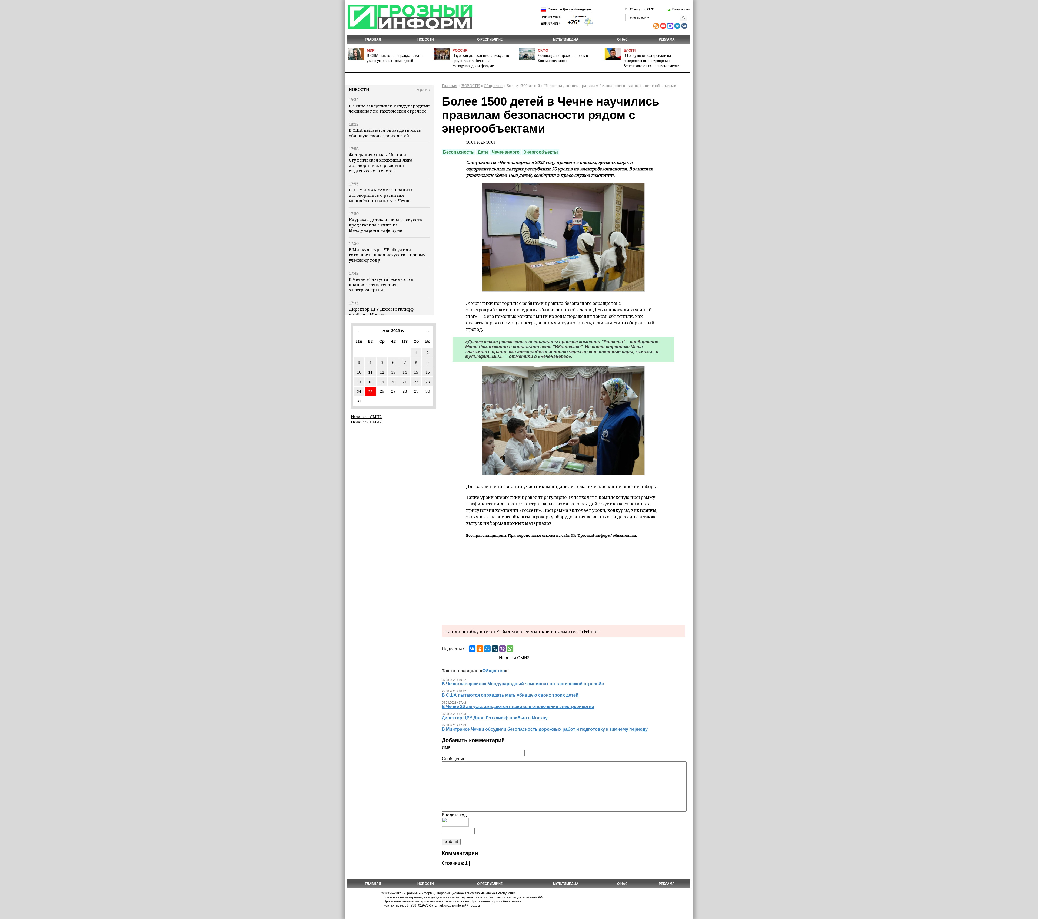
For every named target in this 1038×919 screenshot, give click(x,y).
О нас (622, 39)
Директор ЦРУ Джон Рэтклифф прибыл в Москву (381, 311)
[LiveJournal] (495, 648)
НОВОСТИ (425, 39)
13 (393, 372)
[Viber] (502, 648)
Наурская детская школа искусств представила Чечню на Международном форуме (481, 61)
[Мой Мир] (487, 648)
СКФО (543, 50)
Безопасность (458, 152)
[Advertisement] (563, 581)
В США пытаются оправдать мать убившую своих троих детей (385, 132)
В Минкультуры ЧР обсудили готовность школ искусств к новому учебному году (387, 255)
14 (404, 372)
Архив (423, 89)
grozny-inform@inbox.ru (462, 905)
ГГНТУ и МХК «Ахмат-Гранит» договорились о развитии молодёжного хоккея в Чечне (380, 195)
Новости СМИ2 (366, 416)
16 (427, 372)
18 (370, 381)
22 (416, 381)
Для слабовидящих (577, 9)
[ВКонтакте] (472, 648)
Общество (493, 85)
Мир (371, 50)
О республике (490, 39)
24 (359, 391)
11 (370, 372)
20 (393, 381)
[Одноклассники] (480, 648)
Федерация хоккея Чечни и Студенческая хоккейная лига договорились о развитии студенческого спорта (380, 162)
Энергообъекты (540, 152)
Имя (446, 747)
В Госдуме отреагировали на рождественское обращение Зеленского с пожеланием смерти (651, 61)
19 (382, 381)
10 (359, 372)
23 (427, 381)
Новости (359, 89)
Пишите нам (681, 9)
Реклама (667, 39)
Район (552, 9)
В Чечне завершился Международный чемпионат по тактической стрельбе (389, 108)
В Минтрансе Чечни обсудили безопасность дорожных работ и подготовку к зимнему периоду (545, 729)
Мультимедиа (565, 39)
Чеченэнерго (506, 152)
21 (404, 381)
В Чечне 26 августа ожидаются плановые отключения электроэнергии (381, 284)
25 (370, 391)
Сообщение (453, 758)
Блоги (630, 50)
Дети (483, 152)
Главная (373, 39)
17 (359, 381)
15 (416, 372)
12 (382, 372)
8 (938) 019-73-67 (420, 905)
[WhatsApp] (510, 648)
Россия (460, 50)
